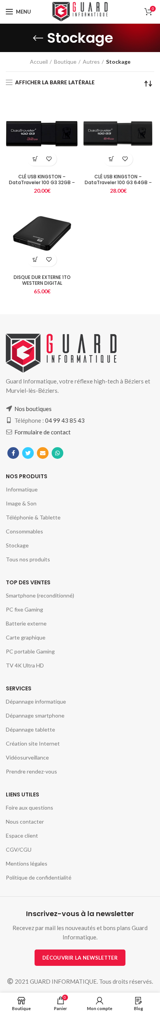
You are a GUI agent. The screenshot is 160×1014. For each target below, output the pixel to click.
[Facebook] (13, 453)
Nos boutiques (33, 408)
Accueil (39, 61)
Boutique (65, 61)
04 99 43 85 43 (65, 420)
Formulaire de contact (42, 432)
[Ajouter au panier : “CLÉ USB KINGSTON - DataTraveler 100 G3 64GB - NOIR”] (111, 159)
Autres (91, 61)
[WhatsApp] (57, 453)
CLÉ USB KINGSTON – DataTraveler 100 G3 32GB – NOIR (42, 182)
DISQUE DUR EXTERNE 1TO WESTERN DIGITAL (42, 280)
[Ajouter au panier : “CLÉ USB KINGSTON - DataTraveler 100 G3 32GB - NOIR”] (35, 159)
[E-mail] (43, 453)
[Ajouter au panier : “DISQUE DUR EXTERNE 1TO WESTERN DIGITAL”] (35, 260)
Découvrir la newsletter (80, 958)
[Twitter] (28, 453)
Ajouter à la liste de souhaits (49, 159)
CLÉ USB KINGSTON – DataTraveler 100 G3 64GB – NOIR (118, 182)
